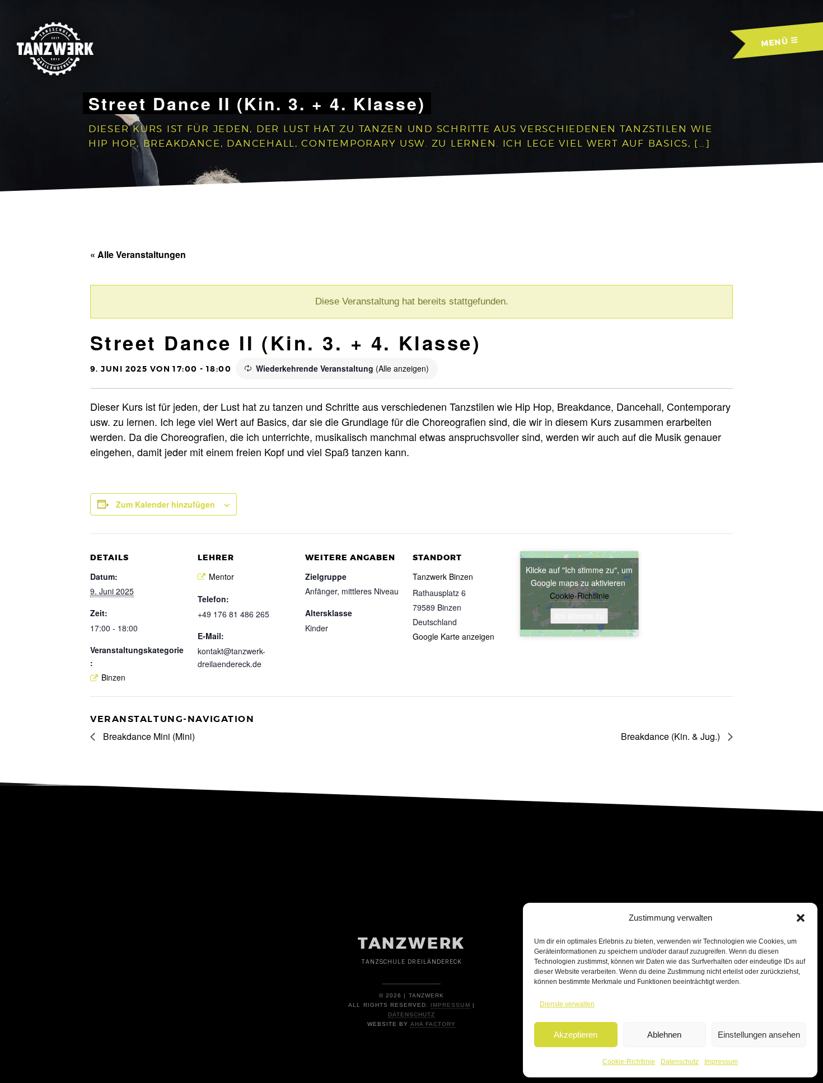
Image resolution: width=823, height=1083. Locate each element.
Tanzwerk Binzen (443, 576)
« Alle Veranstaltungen (138, 254)
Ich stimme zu (579, 615)
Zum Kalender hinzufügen (165, 504)
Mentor (221, 576)
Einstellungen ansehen (759, 1034)
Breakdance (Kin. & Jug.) (671, 736)
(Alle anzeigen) (402, 368)
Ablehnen (664, 1034)
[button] (800, 917)
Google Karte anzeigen (453, 636)
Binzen (113, 677)
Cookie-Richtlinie (628, 1062)
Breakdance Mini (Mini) (148, 736)
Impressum (721, 1062)
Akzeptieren (575, 1034)
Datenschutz (680, 1062)
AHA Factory (433, 1024)
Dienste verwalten (567, 1004)
